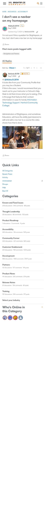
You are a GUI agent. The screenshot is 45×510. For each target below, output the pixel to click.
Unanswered (22, 181)
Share (5, 45)
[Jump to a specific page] (41, 68)
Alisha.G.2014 (13, 26)
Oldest (12, 68)
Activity (5, 177)
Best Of (5, 191)
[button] (38, 3)
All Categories (7, 171)
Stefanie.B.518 (29, 32)
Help (4, 187)
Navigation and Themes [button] (11, 53)
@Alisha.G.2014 (12, 80)
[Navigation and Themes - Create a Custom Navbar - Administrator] (22, 137)
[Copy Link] (37, 32)
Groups (5, 184)
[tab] (7, 61)
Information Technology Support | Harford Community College (20, 103)
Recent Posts (7, 174)
